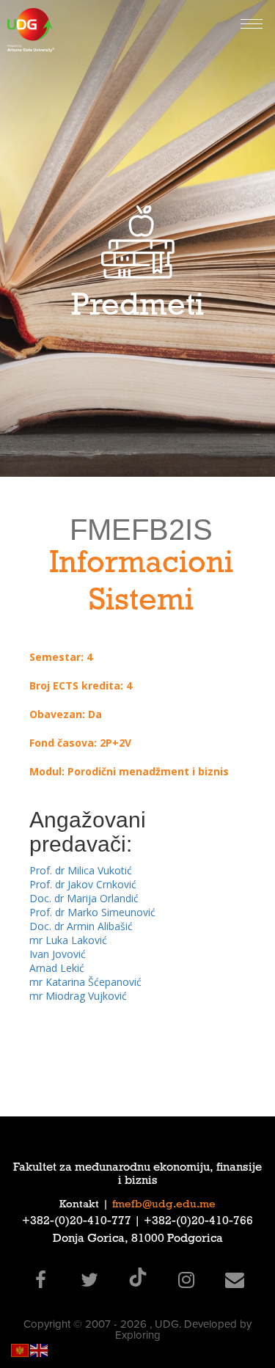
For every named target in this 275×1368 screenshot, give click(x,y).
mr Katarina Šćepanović (85, 982)
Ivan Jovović (57, 954)
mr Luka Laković (68, 940)
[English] (39, 1349)
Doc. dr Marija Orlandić (84, 898)
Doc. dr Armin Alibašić (81, 926)
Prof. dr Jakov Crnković (82, 884)
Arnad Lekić (56, 968)
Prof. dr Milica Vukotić (80, 870)
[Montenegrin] (20, 1349)
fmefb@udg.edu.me (164, 1205)
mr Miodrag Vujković (78, 996)
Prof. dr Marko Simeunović (92, 912)
